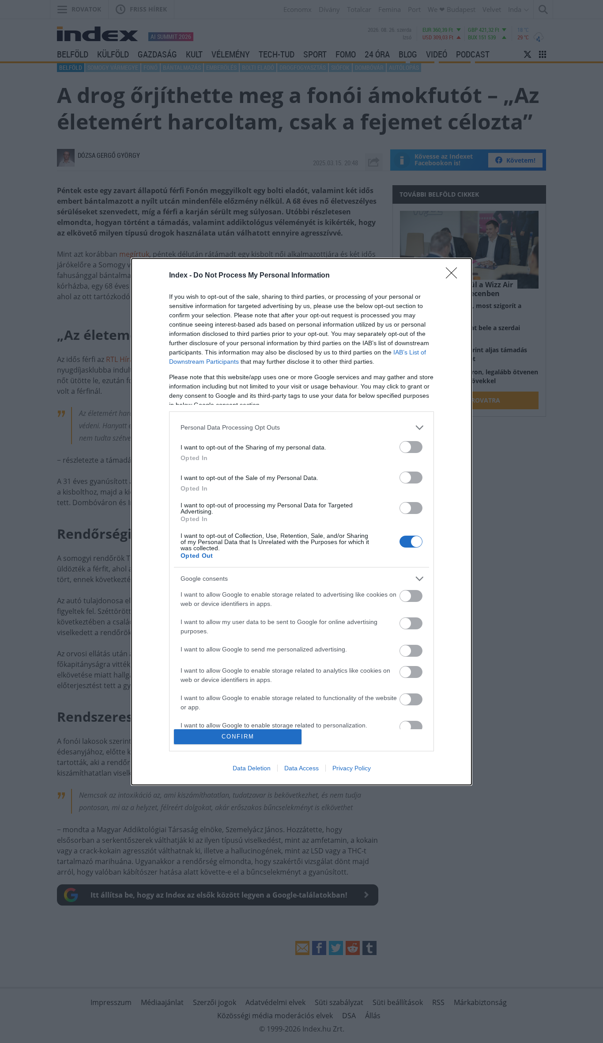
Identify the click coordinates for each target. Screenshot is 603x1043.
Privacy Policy (351, 768)
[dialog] (301, 522)
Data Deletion (252, 768)
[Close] (454, 275)
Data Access (301, 768)
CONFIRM (238, 736)
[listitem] (301, 427)
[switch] (410, 447)
